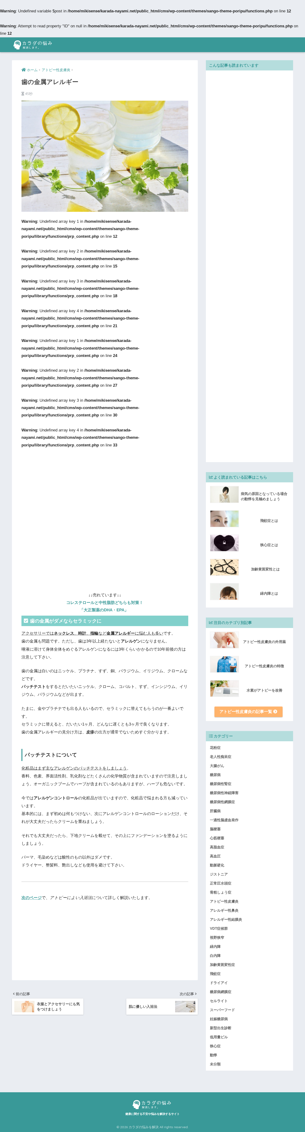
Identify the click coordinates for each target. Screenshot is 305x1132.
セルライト (219, 1001)
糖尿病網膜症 (220, 992)
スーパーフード (222, 1010)
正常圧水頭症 (220, 883)
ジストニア (219, 874)
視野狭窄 (217, 937)
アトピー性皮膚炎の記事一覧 (246, 711)
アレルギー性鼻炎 (224, 910)
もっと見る (162, 897)
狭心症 (215, 1046)
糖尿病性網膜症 (222, 802)
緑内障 (215, 946)
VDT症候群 (219, 928)
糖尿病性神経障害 (224, 793)
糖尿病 (215, 775)
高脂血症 (217, 847)
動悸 (213, 1055)
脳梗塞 (215, 829)
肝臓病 (215, 811)
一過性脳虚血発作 (224, 820)
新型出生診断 (220, 1028)
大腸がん (217, 766)
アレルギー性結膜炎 (226, 919)
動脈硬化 (217, 865)
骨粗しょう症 (220, 892)
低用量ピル (219, 1037)
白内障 (215, 956)
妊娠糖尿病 (219, 1019)
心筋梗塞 (217, 838)
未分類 (215, 1064)
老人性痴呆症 (220, 757)
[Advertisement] (104, 484)
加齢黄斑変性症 (222, 965)
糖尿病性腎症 (220, 784)
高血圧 (215, 856)
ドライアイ (219, 983)
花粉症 (215, 748)
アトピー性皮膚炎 (224, 901)
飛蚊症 (215, 974)
